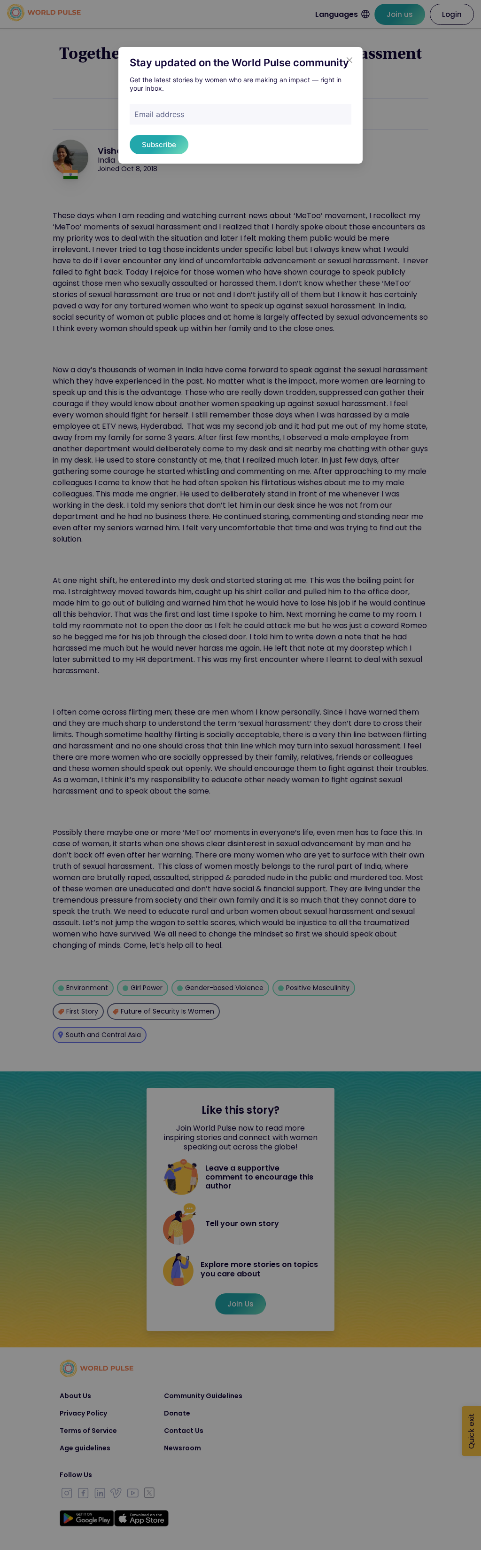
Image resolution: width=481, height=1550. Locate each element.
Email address (159, 114)
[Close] (349, 60)
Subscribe (159, 144)
